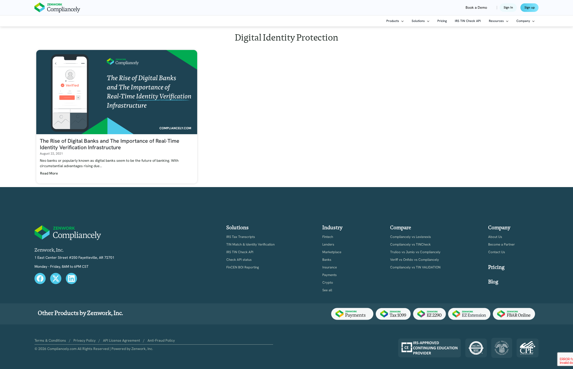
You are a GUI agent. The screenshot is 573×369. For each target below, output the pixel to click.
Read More (49, 173)
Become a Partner (501, 244)
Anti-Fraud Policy (161, 340)
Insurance (329, 267)
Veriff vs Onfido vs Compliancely (414, 259)
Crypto (327, 282)
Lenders (328, 244)
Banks (326, 259)
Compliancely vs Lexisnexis (410, 237)
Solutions (419, 21)
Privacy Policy (84, 340)
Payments (329, 275)
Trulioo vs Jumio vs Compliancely (415, 252)
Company (523, 21)
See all (327, 290)
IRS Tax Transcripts (240, 237)
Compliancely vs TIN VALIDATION (415, 267)
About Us (495, 237)
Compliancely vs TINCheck (410, 244)
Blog (493, 281)
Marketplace (331, 252)
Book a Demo (476, 7)
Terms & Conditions (50, 340)
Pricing (442, 21)
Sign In (508, 7)
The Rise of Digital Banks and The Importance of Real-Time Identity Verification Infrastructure (109, 144)
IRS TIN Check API (468, 21)
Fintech (327, 237)
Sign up (529, 7)
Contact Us (496, 252)
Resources (497, 21)
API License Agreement (121, 340)
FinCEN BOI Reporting (242, 267)
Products (393, 21)
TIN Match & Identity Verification (250, 244)
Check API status (239, 259)
